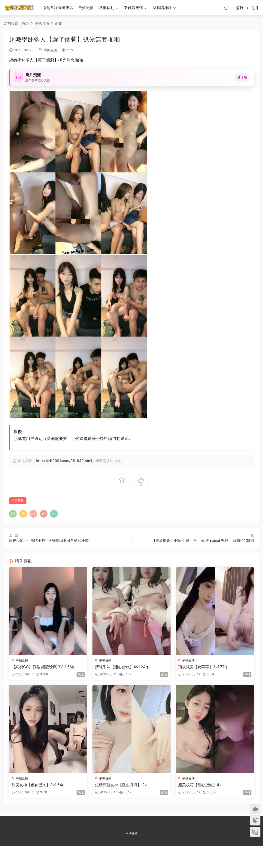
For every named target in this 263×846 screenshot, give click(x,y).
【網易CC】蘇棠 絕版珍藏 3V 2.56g (43, 666)
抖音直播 (18, 501)
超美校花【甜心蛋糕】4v (199, 784)
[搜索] (226, 7)
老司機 (19, 7)
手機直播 (50, 50)
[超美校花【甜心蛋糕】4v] (215, 729)
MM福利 (131, 833)
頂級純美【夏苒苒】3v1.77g (202, 666)
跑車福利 (106, 7)
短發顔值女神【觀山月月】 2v (121, 784)
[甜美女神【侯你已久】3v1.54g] (48, 729)
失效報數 (86, 7)
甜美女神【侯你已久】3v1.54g (38, 784)
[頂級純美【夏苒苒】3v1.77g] (215, 611)
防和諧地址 (162, 7)
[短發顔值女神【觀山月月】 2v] (131, 729)
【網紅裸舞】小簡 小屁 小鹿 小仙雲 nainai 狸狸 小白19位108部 (203, 540)
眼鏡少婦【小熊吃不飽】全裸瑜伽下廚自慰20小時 (49, 540)
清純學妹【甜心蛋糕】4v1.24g (121, 666)
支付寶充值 (133, 7)
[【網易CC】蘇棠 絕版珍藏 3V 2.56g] (48, 611)
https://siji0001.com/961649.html (64, 460)
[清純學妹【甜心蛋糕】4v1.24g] (131, 611)
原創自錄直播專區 (57, 7)
